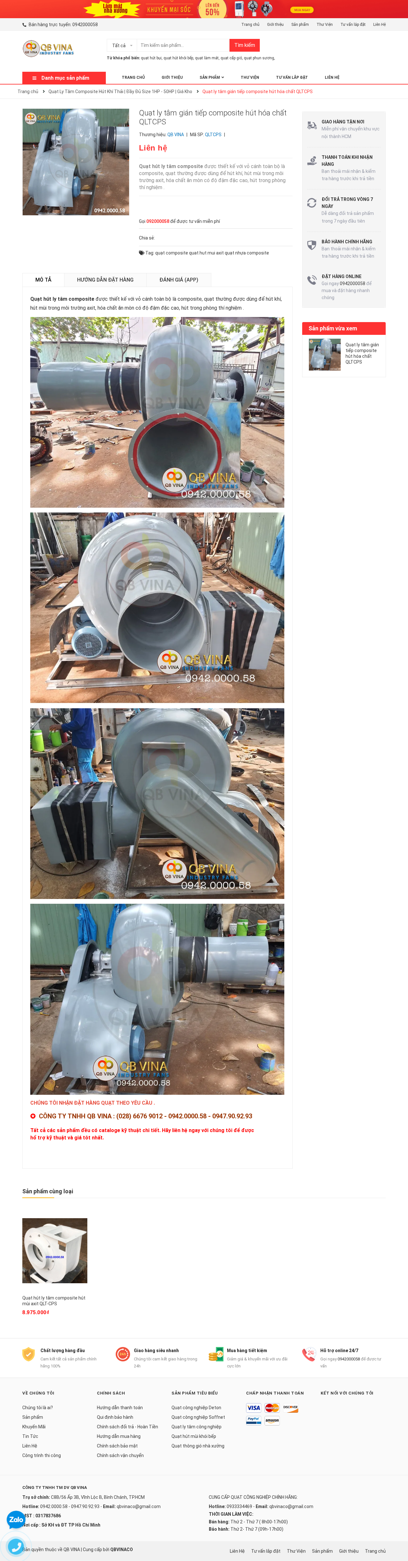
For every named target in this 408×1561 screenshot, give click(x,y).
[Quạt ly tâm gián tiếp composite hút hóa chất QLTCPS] (325, 355)
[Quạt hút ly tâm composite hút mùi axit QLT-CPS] (54, 1251)
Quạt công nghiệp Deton (196, 1407)
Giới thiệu (275, 24)
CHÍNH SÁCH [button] (111, 1393)
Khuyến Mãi (34, 1426)
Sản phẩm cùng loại (47, 1191)
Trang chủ (250, 24)
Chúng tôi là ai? (37, 1407)
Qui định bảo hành (115, 1417)
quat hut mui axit (206, 252)
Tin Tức (30, 1436)
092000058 (157, 221)
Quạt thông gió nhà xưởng (197, 1445)
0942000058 (85, 24)
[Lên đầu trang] (397, 1530)
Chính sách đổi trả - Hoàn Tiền (127, 1426)
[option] (344, 357)
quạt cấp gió (231, 58)
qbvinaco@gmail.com (139, 1506)
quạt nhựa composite (247, 252)
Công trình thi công (41, 1455)
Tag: (149, 252)
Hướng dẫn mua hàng (119, 1436)
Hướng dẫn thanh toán (120, 1407)
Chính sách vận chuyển (120, 1455)
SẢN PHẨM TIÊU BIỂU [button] (194, 1393)
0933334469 (239, 1506)
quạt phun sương (259, 58)
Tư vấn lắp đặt (353, 24)
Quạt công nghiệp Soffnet (198, 1417)
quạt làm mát (207, 58)
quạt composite (171, 252)
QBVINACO (121, 1549)
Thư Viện (325, 24)
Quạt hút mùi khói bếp (193, 1436)
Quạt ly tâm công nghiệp (196, 1426)
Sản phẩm (300, 24)
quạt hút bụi (151, 58)
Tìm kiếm (244, 45)
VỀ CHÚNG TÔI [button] (38, 1393)
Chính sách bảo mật (117, 1445)
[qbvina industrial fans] (204, 8)
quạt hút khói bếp (178, 58)
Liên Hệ (379, 24)
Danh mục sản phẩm (65, 78)
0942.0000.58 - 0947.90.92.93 (69, 1506)
